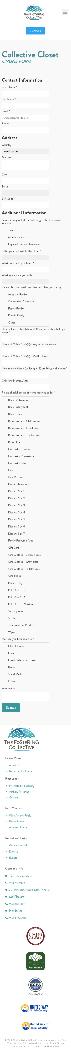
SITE (30, 1046)
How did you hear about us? (18, 638)
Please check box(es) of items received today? (28, 392)
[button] (65, 12)
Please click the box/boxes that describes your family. (32, 287)
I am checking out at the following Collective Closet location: (31, 222)
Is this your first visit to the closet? (21, 251)
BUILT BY (45, 1046)
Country (6, 144)
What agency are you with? (17, 275)
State (5, 186)
